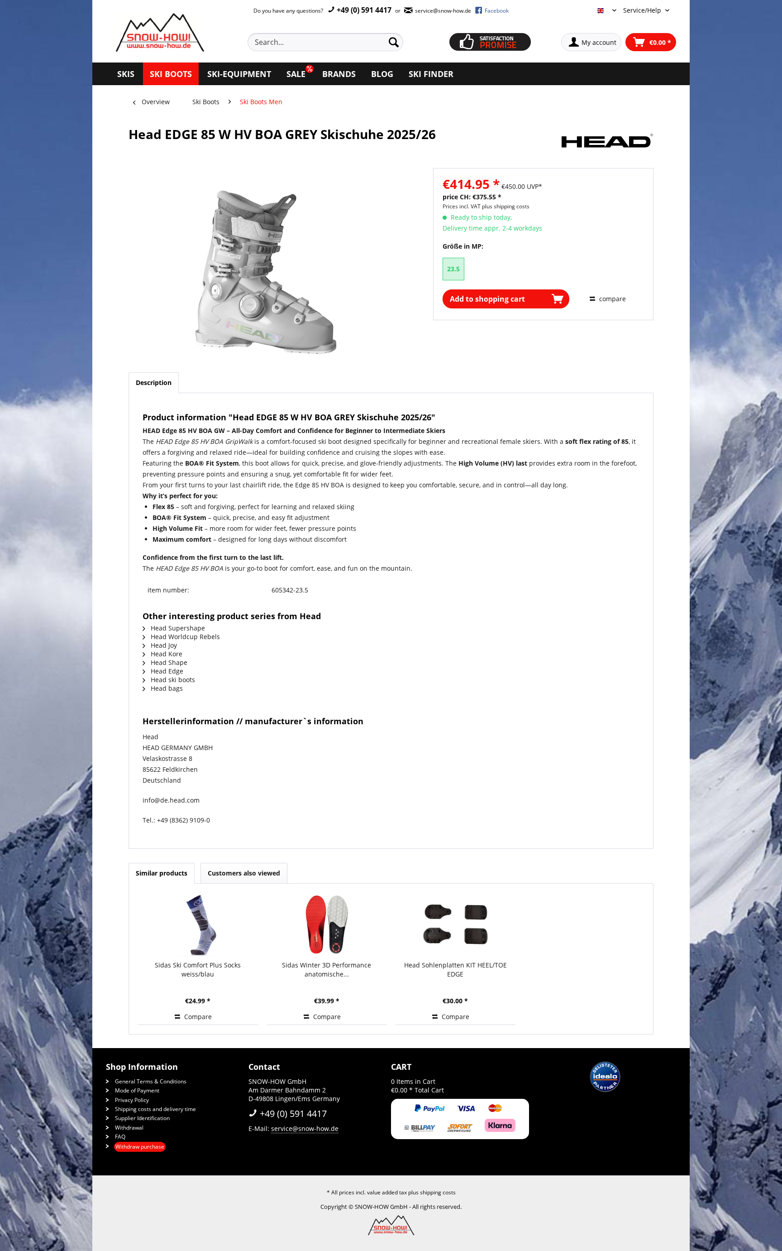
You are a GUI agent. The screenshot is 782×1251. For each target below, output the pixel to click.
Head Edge (166, 671)
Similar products (161, 873)
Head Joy (163, 645)
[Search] (393, 42)
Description (154, 382)
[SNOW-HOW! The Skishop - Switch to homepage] (159, 32)
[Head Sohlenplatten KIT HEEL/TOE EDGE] (455, 924)
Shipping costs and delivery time (155, 1109)
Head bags (166, 688)
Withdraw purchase (139, 1146)
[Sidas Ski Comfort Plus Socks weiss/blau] (198, 924)
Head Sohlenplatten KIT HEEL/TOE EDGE (455, 969)
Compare (197, 1016)
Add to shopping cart (487, 299)
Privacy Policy (132, 1100)
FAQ (120, 1136)
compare (611, 298)
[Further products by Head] (607, 143)
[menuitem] (336, 42)
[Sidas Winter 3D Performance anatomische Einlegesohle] (327, 924)
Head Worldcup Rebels (184, 636)
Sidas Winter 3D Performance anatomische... (326, 969)
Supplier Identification (142, 1118)
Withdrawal (129, 1127)
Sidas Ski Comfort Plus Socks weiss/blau (198, 969)
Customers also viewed (244, 873)
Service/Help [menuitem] (643, 10)
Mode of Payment (137, 1090)
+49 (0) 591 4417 (363, 10)
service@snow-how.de (305, 1128)
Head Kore (165, 654)
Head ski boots (172, 679)
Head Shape (168, 662)
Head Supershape (177, 628)
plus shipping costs (505, 206)
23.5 (453, 269)
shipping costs (438, 1192)
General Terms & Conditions (150, 1081)
